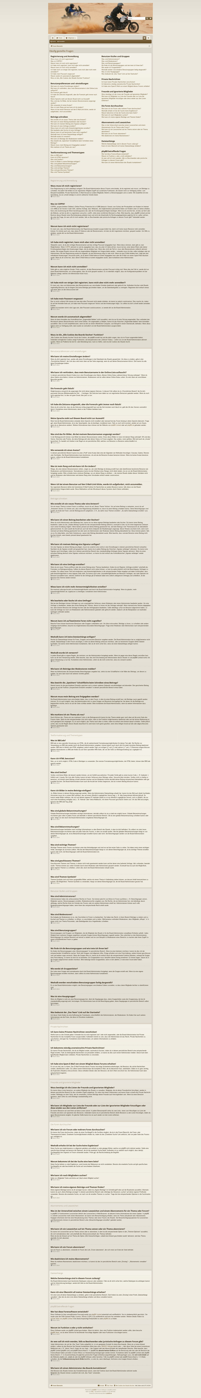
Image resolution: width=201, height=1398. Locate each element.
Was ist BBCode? (57, 155)
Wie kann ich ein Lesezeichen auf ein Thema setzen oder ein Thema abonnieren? (125, 130)
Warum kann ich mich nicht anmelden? (64, 67)
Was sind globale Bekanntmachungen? (64, 164)
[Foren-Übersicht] (100, 18)
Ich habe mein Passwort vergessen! (63, 74)
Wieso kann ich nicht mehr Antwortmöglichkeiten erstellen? (70, 128)
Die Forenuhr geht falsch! (59, 92)
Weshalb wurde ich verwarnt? (60, 136)
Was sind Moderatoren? (109, 61)
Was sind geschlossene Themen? (62, 170)
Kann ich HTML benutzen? (60, 157)
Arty (92, 1391)
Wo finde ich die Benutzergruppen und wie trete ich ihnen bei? (122, 65)
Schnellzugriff (53, 38)
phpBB (94, 1389)
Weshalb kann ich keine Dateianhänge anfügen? (67, 134)
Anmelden (62, 41)
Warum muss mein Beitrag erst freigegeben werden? (68, 145)
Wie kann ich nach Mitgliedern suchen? (115, 115)
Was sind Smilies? (57, 159)
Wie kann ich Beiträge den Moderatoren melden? (67, 139)
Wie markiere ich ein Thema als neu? (63, 147)
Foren (60, 38)
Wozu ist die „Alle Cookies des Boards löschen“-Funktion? (70, 78)
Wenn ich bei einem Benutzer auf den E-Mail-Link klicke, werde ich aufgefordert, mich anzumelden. (73, 110)
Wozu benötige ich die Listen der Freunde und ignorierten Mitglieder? (125, 94)
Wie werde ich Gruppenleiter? (111, 67)
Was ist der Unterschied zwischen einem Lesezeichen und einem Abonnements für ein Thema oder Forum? (123, 126)
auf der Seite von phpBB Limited (61, 1319)
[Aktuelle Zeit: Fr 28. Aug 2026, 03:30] (149, 46)
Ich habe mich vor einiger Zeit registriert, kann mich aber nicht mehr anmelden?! (73, 71)
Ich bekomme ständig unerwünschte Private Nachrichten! (121, 84)
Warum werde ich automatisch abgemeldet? (65, 76)
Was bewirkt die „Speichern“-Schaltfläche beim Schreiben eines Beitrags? (72, 142)
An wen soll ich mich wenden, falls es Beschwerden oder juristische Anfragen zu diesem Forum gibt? (124, 159)
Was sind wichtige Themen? (60, 168)
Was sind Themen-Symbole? (60, 172)
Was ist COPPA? (56, 61)
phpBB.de (130, 425)
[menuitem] (144, 38)
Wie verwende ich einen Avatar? (61, 105)
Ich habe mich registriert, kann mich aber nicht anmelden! (70, 65)
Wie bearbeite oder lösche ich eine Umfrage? (66, 130)
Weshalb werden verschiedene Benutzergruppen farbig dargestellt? (124, 70)
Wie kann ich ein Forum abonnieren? (114, 133)
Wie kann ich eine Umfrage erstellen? (63, 126)
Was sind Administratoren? (111, 59)
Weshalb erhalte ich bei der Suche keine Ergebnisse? (119, 111)
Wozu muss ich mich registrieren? (62, 59)
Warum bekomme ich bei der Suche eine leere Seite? (119, 113)
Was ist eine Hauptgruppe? (111, 72)
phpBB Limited (116, 425)
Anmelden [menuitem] (149, 38)
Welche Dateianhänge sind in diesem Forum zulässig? (120, 144)
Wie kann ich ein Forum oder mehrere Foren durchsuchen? (121, 108)
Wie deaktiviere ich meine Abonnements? (115, 136)
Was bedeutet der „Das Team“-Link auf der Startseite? (120, 74)
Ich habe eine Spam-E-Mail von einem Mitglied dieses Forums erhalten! (126, 86)
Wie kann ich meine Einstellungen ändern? (65, 86)
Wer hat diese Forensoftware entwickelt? (115, 154)
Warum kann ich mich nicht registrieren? (64, 63)
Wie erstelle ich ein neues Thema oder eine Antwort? (68, 120)
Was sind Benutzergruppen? (111, 63)
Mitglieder (71, 38)
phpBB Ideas (55, 1332)
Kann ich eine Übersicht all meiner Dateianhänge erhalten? (121, 146)
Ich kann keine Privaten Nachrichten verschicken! (118, 82)
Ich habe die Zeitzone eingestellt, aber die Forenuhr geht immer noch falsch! (74, 96)
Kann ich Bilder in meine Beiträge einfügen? (65, 161)
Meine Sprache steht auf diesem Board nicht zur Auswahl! (70, 99)
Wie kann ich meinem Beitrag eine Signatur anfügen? (68, 124)
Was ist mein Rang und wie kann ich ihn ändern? (67, 107)
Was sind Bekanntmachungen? (61, 166)
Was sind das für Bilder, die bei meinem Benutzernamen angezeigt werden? (73, 102)
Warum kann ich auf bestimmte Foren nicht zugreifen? (69, 132)
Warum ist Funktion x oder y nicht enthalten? (117, 156)
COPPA (67, 247)
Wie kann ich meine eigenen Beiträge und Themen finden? (121, 117)
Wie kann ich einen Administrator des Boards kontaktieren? (121, 162)
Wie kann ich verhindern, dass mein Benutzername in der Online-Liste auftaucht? (74, 89)
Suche (54, 41)
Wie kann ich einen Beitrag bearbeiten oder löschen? (68, 122)
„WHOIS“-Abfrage (107, 1346)
